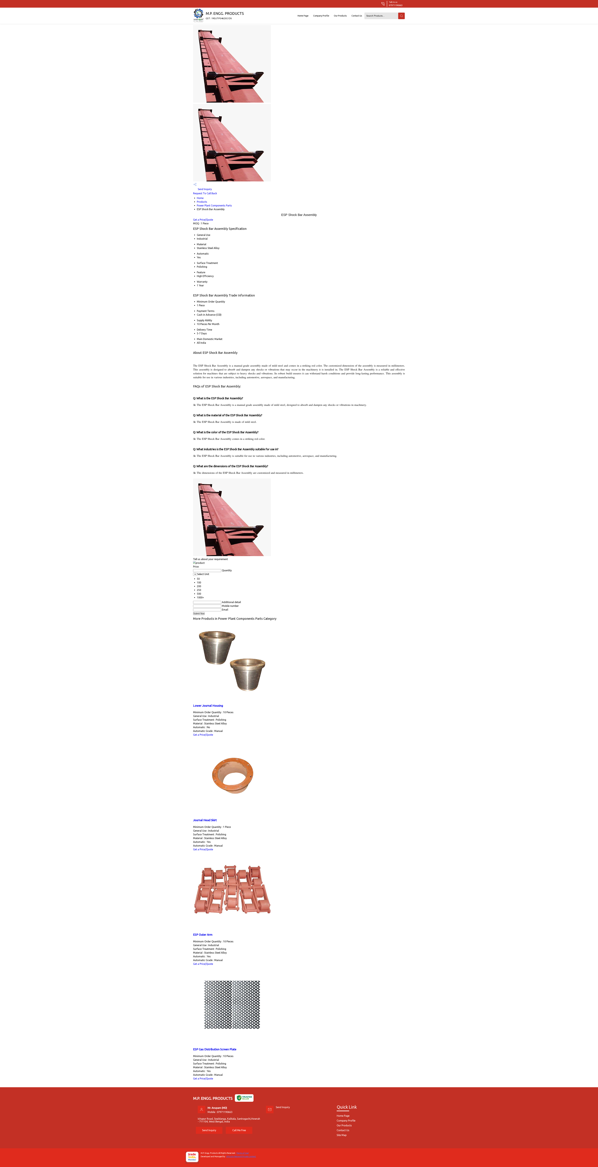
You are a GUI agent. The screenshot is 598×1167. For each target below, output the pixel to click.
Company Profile (321, 15)
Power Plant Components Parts (214, 205)
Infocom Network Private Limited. (241, 1156)
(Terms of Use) (242, 1153)
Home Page (303, 15)
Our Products (340, 15)
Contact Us (356, 15)
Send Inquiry (204, 189)
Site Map (341, 1135)
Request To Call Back (205, 193)
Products (202, 201)
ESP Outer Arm (202, 934)
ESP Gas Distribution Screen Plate (214, 1049)
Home (200, 198)
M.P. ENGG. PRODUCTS (225, 15)
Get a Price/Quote (203, 219)
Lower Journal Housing (208, 705)
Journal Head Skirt (205, 820)
